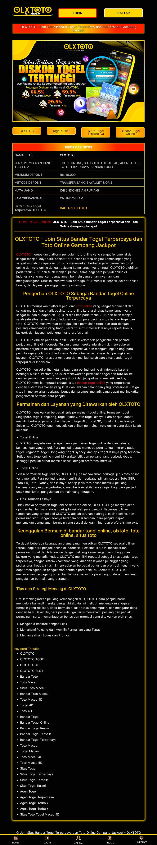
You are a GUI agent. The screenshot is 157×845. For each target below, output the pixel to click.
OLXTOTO (67, 155)
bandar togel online (91, 383)
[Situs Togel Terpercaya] (32, 10)
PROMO (110, 842)
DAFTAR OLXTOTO (73, 208)
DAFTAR (78, 842)
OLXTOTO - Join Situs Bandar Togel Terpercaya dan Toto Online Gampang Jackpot (78, 28)
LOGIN (47, 842)
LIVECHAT (141, 842)
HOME (23, 222)
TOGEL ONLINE (40, 222)
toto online (84, 306)
